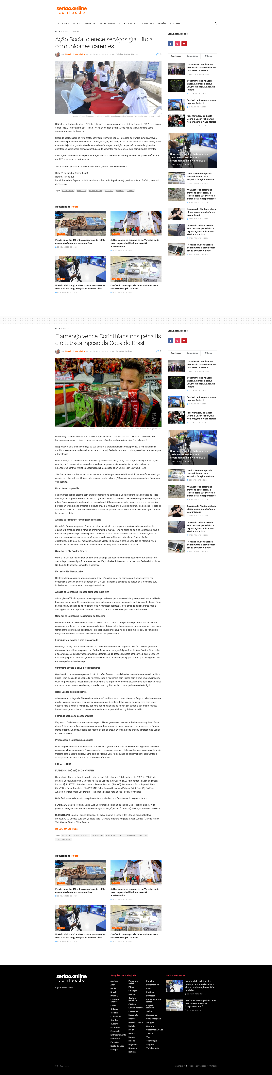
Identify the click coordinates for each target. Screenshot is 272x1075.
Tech (75, 23)
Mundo (131, 1033)
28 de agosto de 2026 (67, 247)
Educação (115, 1031)
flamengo (131, 835)
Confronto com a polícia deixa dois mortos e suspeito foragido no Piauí (200, 176)
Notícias (62, 23)
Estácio (109, 191)
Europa (114, 1049)
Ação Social (68, 191)
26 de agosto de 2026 (198, 254)
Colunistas (146, 23)
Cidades (75, 31)
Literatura (133, 1011)
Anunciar (179, 1066)
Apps (112, 985)
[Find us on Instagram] (177, 43)
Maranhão (133, 1015)
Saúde (149, 1011)
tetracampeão (64, 840)
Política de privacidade (196, 1066)
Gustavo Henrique (132, 999)
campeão (66, 835)
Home (57, 31)
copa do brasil (81, 835)
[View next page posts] (111, 303)
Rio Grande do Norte (153, 1000)
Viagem (150, 1044)
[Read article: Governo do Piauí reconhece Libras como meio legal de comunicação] (176, 214)
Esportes (90, 23)
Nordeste (132, 1048)
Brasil (61, 234)
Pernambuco (152, 985)
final (121, 835)
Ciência (114, 1013)
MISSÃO (162, 23)
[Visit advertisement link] (108, 198)
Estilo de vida (117, 1046)
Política (150, 992)
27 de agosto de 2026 (198, 202)
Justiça (127, 54)
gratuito (120, 191)
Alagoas (117, 279)
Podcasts (129, 23)
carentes (81, 191)
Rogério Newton (150, 1006)
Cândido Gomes (114, 1000)
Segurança (151, 1015)
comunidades (95, 191)
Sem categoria (153, 1019)
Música (131, 1041)
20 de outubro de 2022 (100, 54)
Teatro (149, 1033)
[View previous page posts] (106, 303)
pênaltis (143, 835)
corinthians (97, 835)
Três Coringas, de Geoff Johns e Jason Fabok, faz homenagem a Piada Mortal (201, 119)
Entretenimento (109, 23)
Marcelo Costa (135, 1022)
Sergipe (150, 1022)
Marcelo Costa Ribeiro (75, 54)
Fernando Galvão (133, 982)
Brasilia (114, 996)
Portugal (150, 996)
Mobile (131, 1026)
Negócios (133, 1044)
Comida (114, 1020)
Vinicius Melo (152, 1048)
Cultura (114, 1024)
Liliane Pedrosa (136, 1007)
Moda (131, 1030)
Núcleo (130, 191)
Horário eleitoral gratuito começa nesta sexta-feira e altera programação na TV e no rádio (189, 157)
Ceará (113, 1005)
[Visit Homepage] (71, 10)
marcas (131, 1019)
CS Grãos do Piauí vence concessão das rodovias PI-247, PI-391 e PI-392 (201, 67)
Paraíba (150, 981)
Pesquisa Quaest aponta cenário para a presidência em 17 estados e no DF (201, 247)
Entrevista (115, 1038)
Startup (150, 1026)
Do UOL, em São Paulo (66, 829)
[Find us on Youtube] (184, 43)
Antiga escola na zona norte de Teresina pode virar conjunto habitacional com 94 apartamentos (134, 243)
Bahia (113, 988)
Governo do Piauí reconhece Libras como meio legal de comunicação (201, 212)
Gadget (132, 994)
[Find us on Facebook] (170, 43)
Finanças (132, 990)
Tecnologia (151, 1041)
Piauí (148, 988)
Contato (175, 23)
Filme (131, 987)
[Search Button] (216, 23)
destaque (111, 835)
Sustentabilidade (154, 1030)
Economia (115, 1027)
